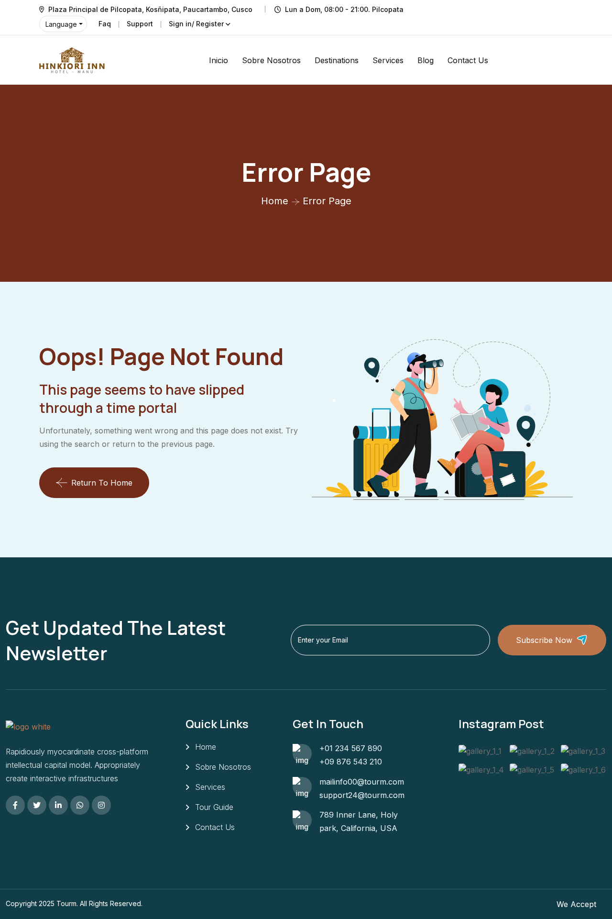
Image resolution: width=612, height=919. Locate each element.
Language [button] (61, 24)
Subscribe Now (544, 640)
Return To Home (101, 482)
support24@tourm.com (361, 795)
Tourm (66, 903)
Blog (425, 60)
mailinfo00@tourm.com (361, 781)
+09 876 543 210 (350, 761)
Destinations (337, 60)
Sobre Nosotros (271, 60)
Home (274, 201)
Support (140, 24)
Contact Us (468, 60)
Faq (104, 24)
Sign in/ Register (196, 24)
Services (388, 60)
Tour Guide (214, 807)
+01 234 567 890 (350, 748)
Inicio (218, 60)
